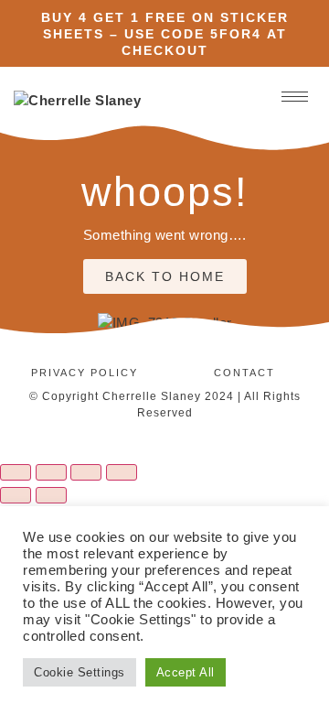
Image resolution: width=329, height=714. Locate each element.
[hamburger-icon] (294, 96)
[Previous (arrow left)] (15, 495)
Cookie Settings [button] (79, 672)
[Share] (85, 472)
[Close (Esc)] (121, 472)
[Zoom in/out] (15, 472)
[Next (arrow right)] (51, 495)
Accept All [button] (185, 672)
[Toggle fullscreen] (51, 472)
